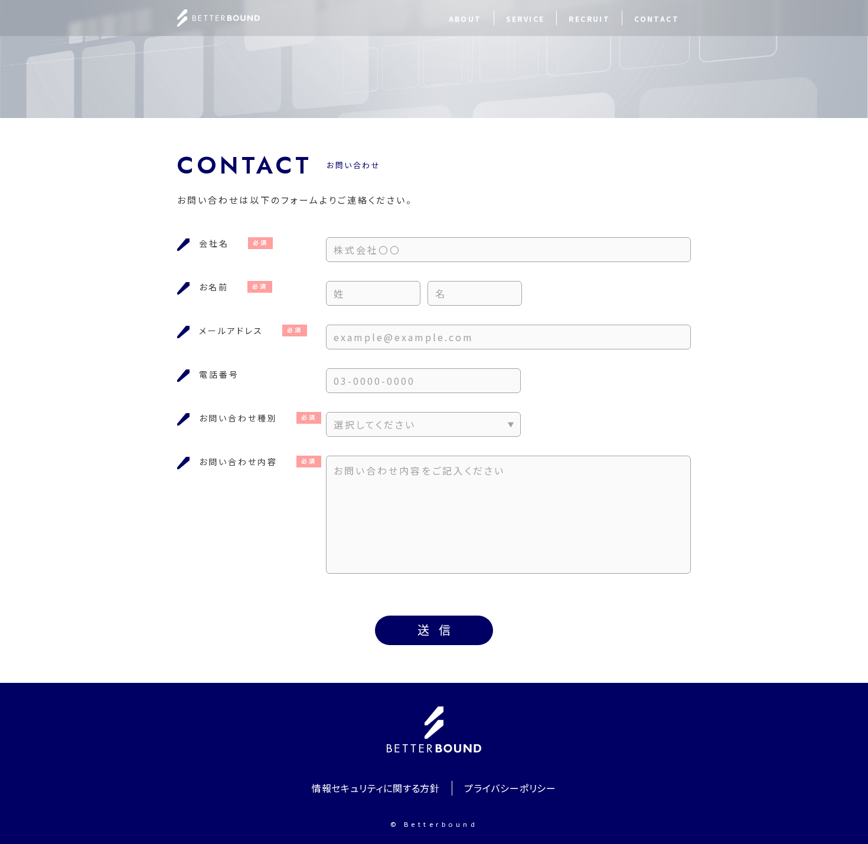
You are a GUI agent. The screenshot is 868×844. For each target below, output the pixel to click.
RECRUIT (589, 19)
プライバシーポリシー (510, 788)
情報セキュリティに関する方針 (376, 788)
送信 (438, 629)
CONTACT (656, 19)
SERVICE (525, 19)
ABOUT (465, 19)
